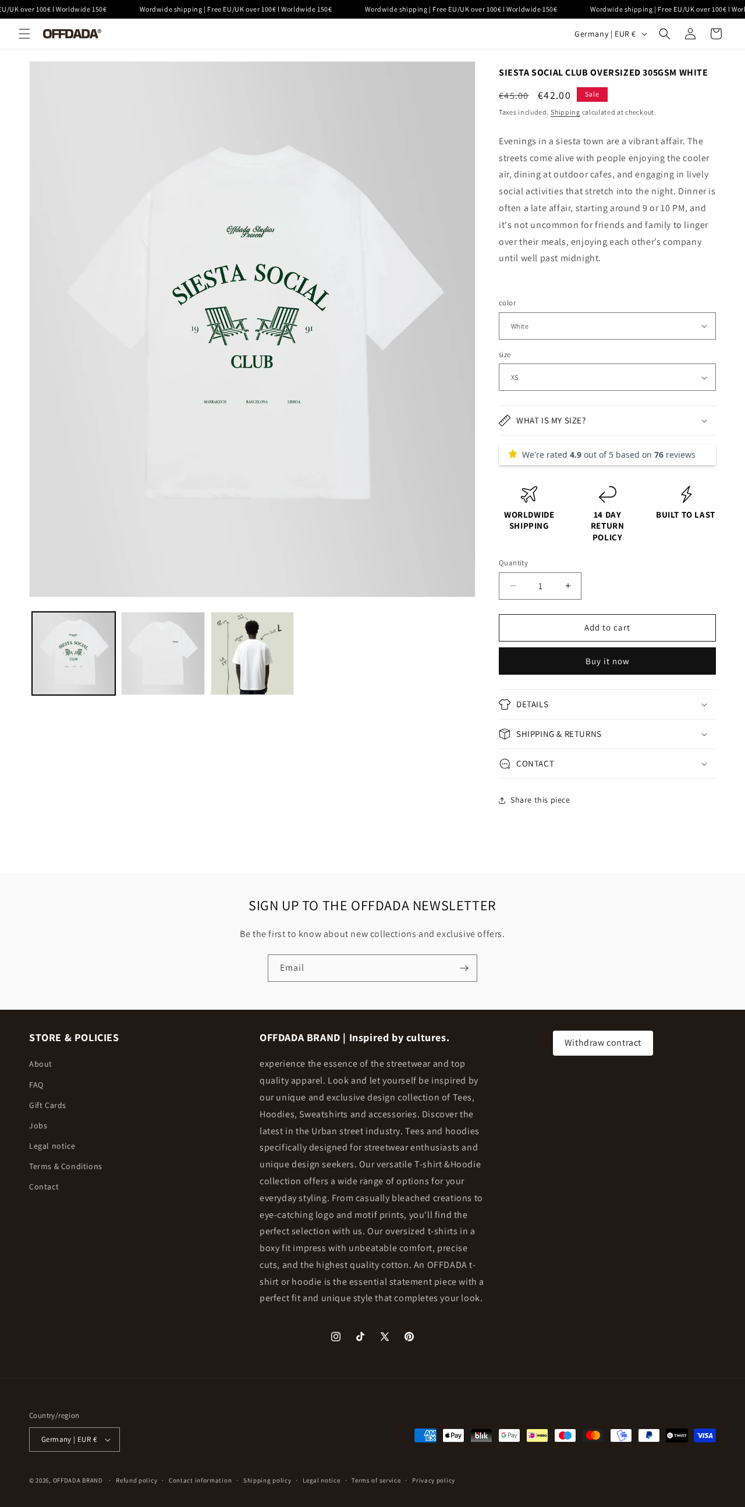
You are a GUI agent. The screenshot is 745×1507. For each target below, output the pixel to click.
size (505, 354)
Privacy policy (433, 1480)
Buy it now (608, 661)
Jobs (38, 1125)
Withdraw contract (603, 1042)
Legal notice (52, 1146)
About (40, 1064)
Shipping (565, 112)
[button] (24, 34)
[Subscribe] (464, 968)
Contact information (200, 1480)
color (507, 303)
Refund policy (136, 1480)
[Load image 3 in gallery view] (252, 653)
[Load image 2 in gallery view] (162, 653)
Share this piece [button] (540, 800)
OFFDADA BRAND (79, 1480)
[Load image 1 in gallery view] (73, 653)
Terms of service (376, 1480)
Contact (44, 1186)
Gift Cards (47, 1105)
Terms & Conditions (65, 1166)
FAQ (36, 1085)
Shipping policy (267, 1480)
